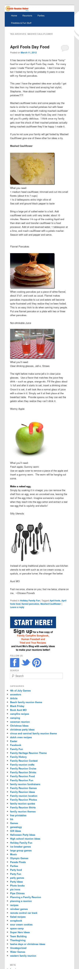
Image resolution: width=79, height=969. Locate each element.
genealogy (16, 827)
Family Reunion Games (23, 788)
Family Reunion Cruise (23, 768)
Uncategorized (18, 948)
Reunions (27, 15)
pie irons (15, 889)
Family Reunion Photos (23, 799)
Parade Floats (18, 862)
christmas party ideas (22, 729)
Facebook (15, 745)
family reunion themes (23, 811)
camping (15, 718)
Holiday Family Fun (30, 600)
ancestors (15, 694)
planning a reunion (21, 901)
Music (13, 854)
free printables (18, 815)
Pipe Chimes (17, 893)
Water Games (17, 951)
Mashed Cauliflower (50, 603)
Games (14, 823)
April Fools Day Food (29, 46)
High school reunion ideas (25, 838)
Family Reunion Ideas (22, 792)
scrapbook (16, 920)
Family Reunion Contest (23, 760)
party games (17, 877)
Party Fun (15, 874)
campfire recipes (19, 713)
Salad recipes (18, 916)
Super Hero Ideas (20, 932)
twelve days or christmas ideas (27, 944)
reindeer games (19, 909)
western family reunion (23, 955)
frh (11, 819)
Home (14, 15)
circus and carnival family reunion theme (33, 733)
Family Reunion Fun (21, 780)
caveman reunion (20, 721)
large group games (21, 850)
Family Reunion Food (22, 776)
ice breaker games (20, 846)
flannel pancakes (30, 603)
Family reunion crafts (22, 764)
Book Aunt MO (18, 710)
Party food (16, 870)
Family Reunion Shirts (23, 807)
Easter (13, 741)
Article (13, 698)
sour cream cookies (21, 924)
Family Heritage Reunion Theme (28, 753)
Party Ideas (16, 881)
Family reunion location (23, 795)
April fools (55, 600)
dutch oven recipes (21, 737)
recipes (14, 905)
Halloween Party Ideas (22, 834)
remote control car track (23, 913)
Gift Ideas (15, 831)
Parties (40, 15)
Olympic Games (19, 858)
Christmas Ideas (19, 725)
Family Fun (16, 749)
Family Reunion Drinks (23, 772)
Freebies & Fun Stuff (21, 22)
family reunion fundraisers (25, 784)
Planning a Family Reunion (25, 897)
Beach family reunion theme (26, 702)
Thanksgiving (18, 940)
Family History (18, 757)
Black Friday (17, 706)
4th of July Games (20, 690)
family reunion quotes (22, 803)
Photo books (17, 885)
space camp (17, 928)
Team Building (18, 936)
